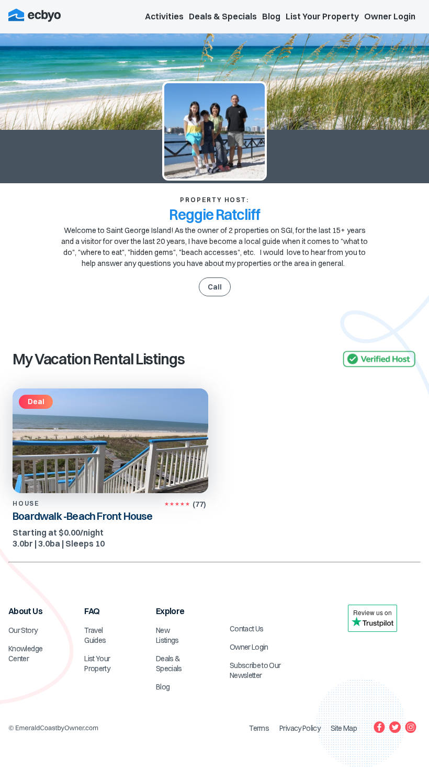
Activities (164, 16)
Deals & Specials (223, 16)
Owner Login (389, 16)
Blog (271, 16)
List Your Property (322, 16)
